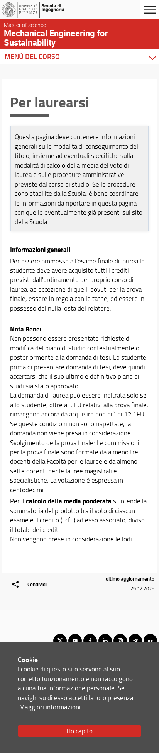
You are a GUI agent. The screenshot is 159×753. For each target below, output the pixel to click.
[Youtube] (75, 641)
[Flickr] (150, 641)
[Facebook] (90, 641)
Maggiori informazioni (50, 706)
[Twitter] (60, 641)
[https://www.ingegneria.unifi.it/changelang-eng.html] (43, 10)
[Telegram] (135, 641)
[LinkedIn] (105, 641)
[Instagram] (120, 641)
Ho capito (79, 730)
